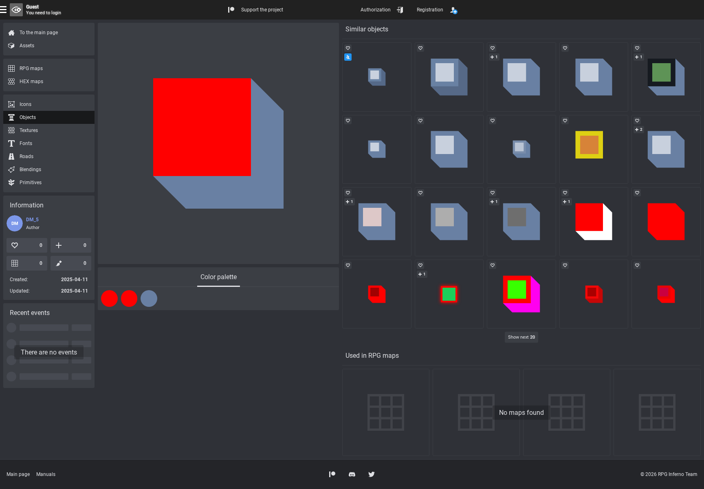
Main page (18, 474)
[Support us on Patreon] (332, 474)
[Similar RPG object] (377, 77)
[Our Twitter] (371, 474)
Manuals (45, 474)
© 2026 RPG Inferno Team (668, 474)
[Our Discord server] (352, 474)
